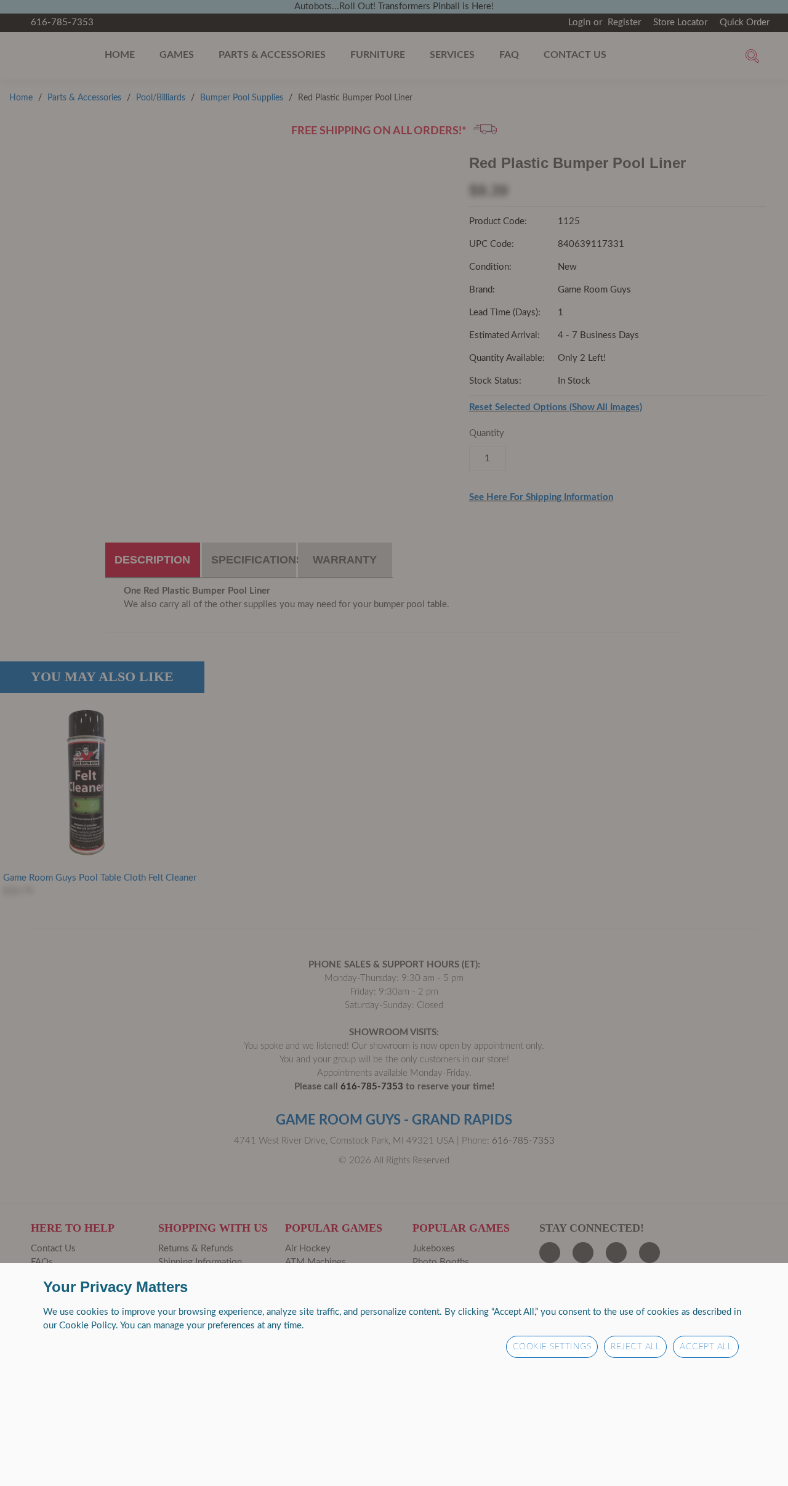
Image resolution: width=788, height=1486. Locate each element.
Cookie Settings (552, 1347)
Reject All (635, 1347)
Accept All (706, 1347)
